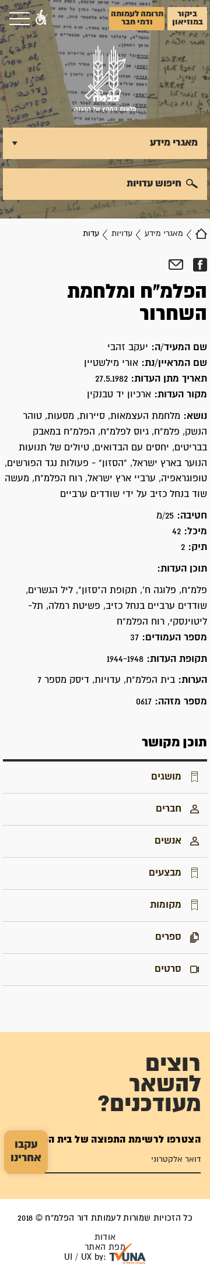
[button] (41, 18)
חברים (168, 809)
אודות (105, 1237)
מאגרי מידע (164, 233)
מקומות (165, 905)
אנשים (168, 841)
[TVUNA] (127, 1253)
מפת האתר (105, 1247)
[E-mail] (176, 265)
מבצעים (165, 873)
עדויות (121, 233)
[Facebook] (199, 265)
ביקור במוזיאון (187, 18)
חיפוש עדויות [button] (154, 183)
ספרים (168, 937)
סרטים (168, 969)
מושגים (166, 777)
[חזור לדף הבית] (201, 233)
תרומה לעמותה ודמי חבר (137, 18)
